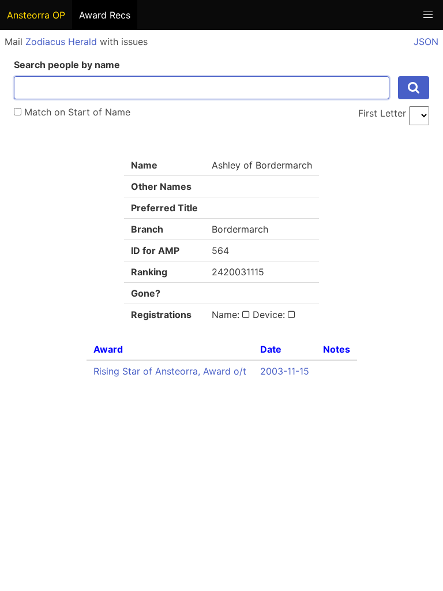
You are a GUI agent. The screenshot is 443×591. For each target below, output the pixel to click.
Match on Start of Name (75, 112)
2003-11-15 (284, 371)
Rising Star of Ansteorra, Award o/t (169, 371)
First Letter (382, 113)
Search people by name (67, 64)
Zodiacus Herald (61, 41)
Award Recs (104, 15)
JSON (426, 41)
